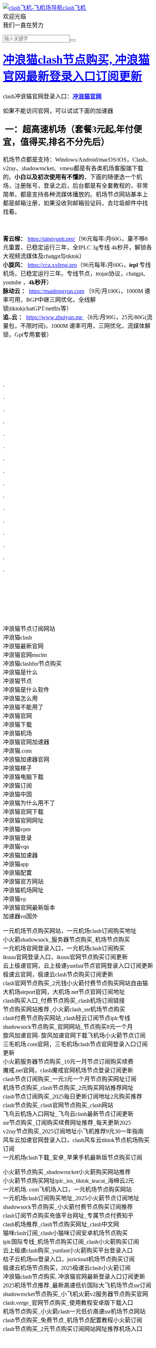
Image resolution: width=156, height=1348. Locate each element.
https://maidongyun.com (56, 291)
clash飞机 (74, 8)
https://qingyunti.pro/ (51, 239)
